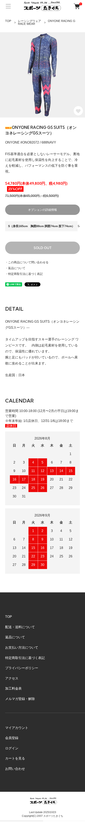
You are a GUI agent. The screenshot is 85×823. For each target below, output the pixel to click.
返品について (15, 637)
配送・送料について (20, 627)
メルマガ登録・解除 (20, 699)
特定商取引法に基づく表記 (25, 658)
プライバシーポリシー (21, 668)
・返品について (15, 268)
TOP (8, 21)
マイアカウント (16, 728)
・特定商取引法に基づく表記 (24, 274)
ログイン (11, 748)
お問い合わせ (15, 768)
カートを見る (15, 758)
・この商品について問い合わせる (26, 262)
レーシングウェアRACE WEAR (29, 22)
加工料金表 (13, 688)
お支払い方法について (21, 647)
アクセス (11, 678)
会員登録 (11, 738)
